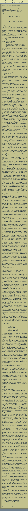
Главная (7, 1)
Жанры (13, 2)
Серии (6, 2)
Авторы (22, 1)
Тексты (14, 1)
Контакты (21, 2)
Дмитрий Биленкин (6, 5)
